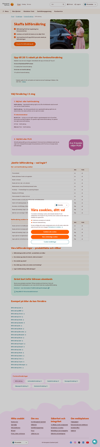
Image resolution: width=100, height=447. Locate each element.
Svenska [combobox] (60, 205)
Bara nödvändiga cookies (50, 237)
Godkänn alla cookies (50, 232)
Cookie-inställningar (50, 242)
